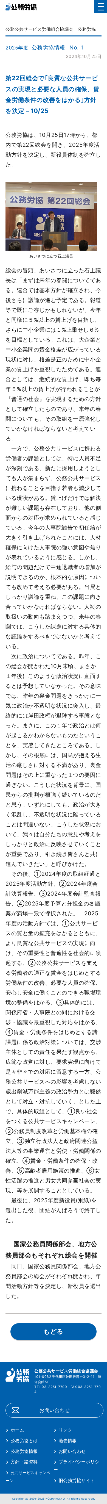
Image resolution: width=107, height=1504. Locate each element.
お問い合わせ (54, 1410)
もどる (53, 1331)
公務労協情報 (24, 1451)
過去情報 (68, 1440)
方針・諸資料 (24, 1461)
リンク (65, 1430)
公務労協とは (24, 1440)
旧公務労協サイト (77, 1480)
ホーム (17, 1430)
